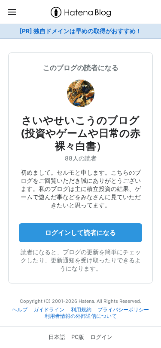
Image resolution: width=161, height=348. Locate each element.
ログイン (101, 336)
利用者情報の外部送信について (81, 316)
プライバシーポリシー (123, 310)
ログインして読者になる (80, 232)
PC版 (77, 336)
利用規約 (81, 310)
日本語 (57, 336)
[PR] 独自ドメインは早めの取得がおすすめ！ (80, 31)
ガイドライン (48, 310)
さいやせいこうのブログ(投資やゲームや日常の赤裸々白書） (80, 133)
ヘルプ (19, 310)
